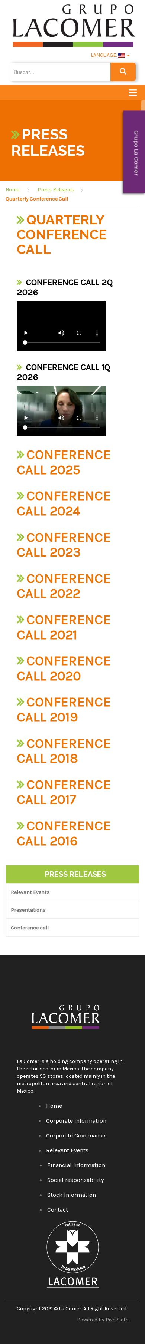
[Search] (123, 72)
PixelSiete (117, 1320)
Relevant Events (30, 892)
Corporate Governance (75, 1135)
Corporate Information (76, 1120)
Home (12, 189)
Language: (104, 55)
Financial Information (76, 1165)
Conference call (30, 928)
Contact (57, 1209)
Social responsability (75, 1179)
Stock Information (71, 1194)
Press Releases (56, 189)
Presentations (28, 910)
